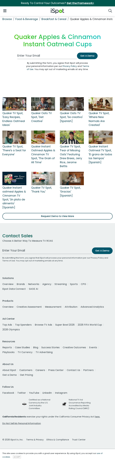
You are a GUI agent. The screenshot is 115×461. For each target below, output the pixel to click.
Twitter (21, 393)
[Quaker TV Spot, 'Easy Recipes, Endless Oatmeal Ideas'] (14, 104)
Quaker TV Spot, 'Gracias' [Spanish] (70, 191)
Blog (35, 347)
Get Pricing (26, 375)
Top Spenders (23, 324)
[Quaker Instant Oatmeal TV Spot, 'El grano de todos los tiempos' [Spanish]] (101, 137)
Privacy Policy (70, 66)
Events (93, 347)
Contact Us (73, 370)
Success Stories (50, 347)
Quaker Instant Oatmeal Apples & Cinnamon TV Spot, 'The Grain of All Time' (43, 154)
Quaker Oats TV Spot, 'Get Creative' (41, 117)
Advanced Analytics (92, 307)
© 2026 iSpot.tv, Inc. (12, 439)
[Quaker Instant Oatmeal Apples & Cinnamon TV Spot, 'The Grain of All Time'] (43, 137)
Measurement (53, 307)
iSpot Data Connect (14, 289)
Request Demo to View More (57, 216)
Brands (21, 284)
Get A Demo (87, 55)
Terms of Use (8, 260)
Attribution (71, 307)
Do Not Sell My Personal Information (21, 423)
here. (97, 416)
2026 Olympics (11, 329)
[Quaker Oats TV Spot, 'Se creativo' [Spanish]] (72, 104)
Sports (74, 284)
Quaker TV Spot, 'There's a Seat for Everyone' (14, 150)
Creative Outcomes (74, 347)
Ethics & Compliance (58, 439)
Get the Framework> (80, 3)
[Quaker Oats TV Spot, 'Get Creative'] (43, 104)
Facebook (8, 393)
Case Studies (22, 347)
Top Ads (7, 324)
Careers (40, 370)
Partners (88, 370)
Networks (33, 284)
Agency (46, 284)
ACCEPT (17, 457)
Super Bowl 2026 (65, 324)
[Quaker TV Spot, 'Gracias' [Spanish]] (72, 178)
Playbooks (8, 352)
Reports (7, 347)
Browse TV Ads (43, 324)
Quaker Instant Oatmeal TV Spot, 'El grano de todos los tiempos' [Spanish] (100, 154)
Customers (25, 370)
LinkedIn (47, 393)
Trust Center (79, 439)
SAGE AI (33, 289)
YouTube (34, 393)
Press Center (56, 370)
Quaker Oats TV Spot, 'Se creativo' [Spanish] (71, 117)
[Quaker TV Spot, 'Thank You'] (43, 178)
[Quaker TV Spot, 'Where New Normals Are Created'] (101, 104)
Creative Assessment (29, 307)
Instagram (61, 393)
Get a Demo (9, 375)
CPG (83, 284)
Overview (7, 284)
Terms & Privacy (35, 439)
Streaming (61, 284)
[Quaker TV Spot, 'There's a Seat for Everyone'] (14, 137)
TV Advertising (44, 352)
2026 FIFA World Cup (90, 324)
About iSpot (9, 370)
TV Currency (25, 352)
